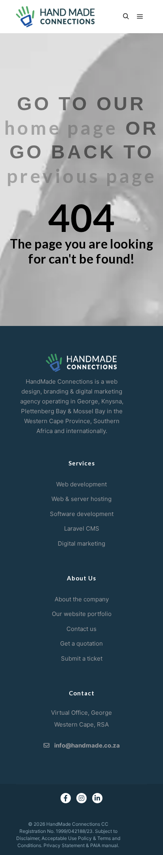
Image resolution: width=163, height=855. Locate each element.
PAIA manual (104, 845)
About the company (82, 599)
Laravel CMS (81, 528)
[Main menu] (140, 16)
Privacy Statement (64, 845)
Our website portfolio (82, 614)
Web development (81, 484)
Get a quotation (81, 643)
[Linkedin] (97, 798)
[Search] (126, 16)
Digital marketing (81, 543)
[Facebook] (66, 798)
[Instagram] (81, 798)
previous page (82, 175)
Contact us (81, 629)
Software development (82, 514)
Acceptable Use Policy (67, 838)
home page (61, 127)
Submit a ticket (81, 658)
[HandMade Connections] (55, 16)
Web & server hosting (81, 499)
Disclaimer (27, 838)
